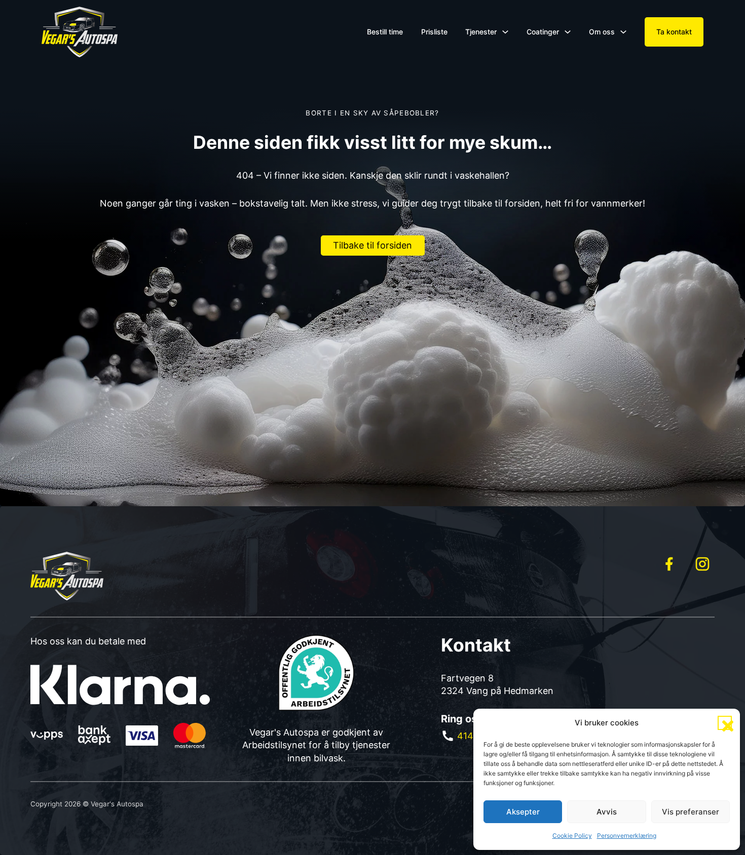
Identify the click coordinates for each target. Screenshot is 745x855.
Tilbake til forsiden (372, 245)
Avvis (607, 812)
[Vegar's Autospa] (80, 32)
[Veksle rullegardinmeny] (505, 31)
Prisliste (434, 31)
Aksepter (523, 812)
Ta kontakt (674, 31)
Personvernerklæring (626, 835)
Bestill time (385, 31)
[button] (725, 723)
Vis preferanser (690, 812)
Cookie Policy (572, 835)
